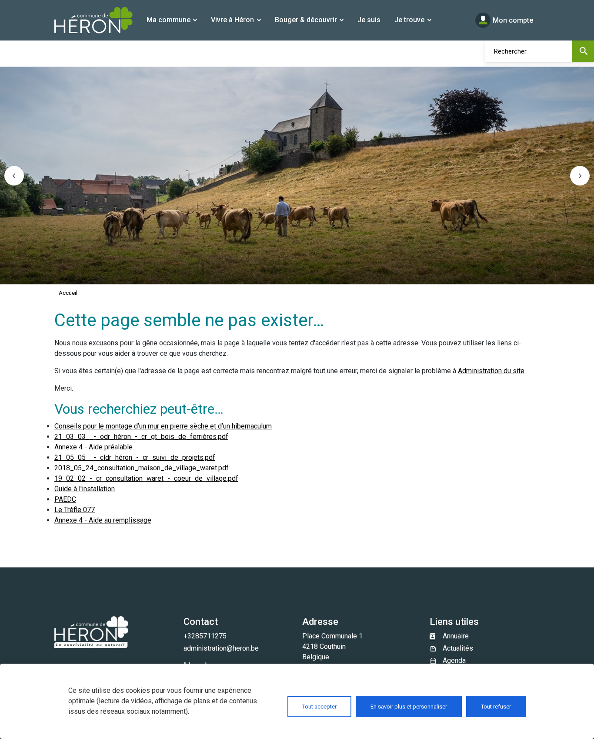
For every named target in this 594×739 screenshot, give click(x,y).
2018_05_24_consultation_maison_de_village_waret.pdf (141, 468)
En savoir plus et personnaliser (408, 706)
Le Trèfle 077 (74, 510)
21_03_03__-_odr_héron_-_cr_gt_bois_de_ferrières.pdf (141, 436)
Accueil (68, 293)
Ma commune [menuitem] (168, 20)
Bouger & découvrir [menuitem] (306, 20)
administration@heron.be (221, 648)
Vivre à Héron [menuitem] (232, 20)
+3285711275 (205, 636)
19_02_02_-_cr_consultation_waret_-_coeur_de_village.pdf (146, 478)
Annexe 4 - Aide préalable (93, 447)
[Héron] (93, 20)
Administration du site (491, 371)
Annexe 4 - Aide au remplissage (102, 520)
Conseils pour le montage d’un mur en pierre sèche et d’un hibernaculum (163, 426)
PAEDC (65, 499)
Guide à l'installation (84, 489)
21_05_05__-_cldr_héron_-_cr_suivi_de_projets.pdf (134, 457)
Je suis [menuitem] (368, 20)
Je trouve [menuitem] (409, 20)
